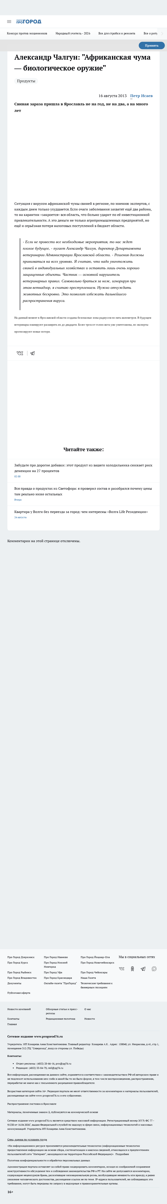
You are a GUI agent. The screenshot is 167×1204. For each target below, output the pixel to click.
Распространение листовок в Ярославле (31, 1103)
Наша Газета (88, 977)
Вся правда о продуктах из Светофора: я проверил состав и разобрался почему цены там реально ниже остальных (83, 493)
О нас (87, 1009)
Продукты (26, 80)
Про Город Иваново (56, 957)
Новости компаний (19, 1009)
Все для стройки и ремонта (117, 33)
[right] (162, 33)
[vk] (20, 353)
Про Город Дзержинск (20, 957)
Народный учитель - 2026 (73, 33)
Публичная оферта (18, 992)
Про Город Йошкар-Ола (95, 957)
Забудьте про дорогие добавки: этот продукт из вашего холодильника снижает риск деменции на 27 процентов (83, 470)
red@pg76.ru (55, 1067)
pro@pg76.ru (63, 1063)
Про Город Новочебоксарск (97, 962)
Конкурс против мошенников (27, 33)
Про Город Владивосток (22, 977)
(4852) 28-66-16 (45, 1063)
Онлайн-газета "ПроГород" (60, 983)
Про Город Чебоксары (94, 972)
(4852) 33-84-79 (38, 1067)
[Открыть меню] (9, 21)
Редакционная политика (60, 1018)
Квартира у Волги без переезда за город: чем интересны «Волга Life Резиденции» (81, 514)
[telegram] (34, 353)
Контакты (13, 1018)
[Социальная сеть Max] (154, 968)
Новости (89, 1018)
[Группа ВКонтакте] (121, 968)
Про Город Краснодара (58, 977)
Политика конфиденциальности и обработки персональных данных (48, 1160)
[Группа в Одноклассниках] (132, 968)
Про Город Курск (17, 962)
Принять (152, 45)
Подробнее (122, 1154)
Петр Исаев (141, 95)
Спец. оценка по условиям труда (27, 1139)
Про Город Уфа (53, 972)
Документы (14, 983)
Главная (12, 1024)
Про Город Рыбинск (19, 972)
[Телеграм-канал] (143, 968)
